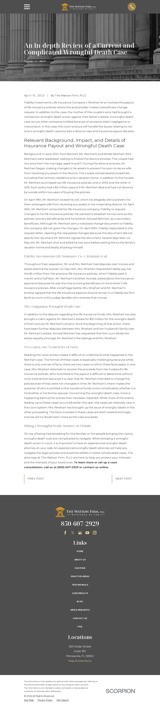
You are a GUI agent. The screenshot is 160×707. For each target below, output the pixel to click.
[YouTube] (87, 533)
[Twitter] (73, 533)
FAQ (80, 626)
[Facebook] (65, 533)
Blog (80, 601)
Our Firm (80, 568)
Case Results (80, 593)
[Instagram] (95, 533)
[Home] (78, 6)
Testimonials (80, 585)
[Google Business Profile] (80, 533)
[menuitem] (29, 700)
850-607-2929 (80, 523)
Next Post (124, 478)
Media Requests (80, 610)
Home (80, 551)
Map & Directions (80, 660)
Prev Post (36, 478)
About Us (80, 559)
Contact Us (80, 618)
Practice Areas (80, 576)
